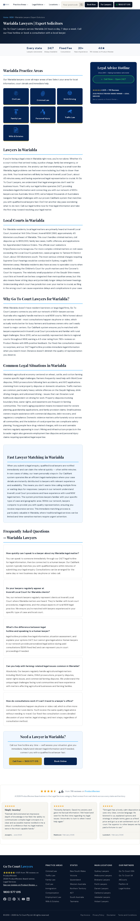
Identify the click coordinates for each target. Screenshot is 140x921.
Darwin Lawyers (101, 888)
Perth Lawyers (100, 884)
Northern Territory (78, 888)
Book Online (60, 761)
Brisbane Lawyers (102, 879)
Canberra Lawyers (102, 893)
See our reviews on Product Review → (20, 885)
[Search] (81, 5)
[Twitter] (18, 900)
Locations (53, 4)
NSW (12, 17)
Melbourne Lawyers (103, 875)
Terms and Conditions (127, 915)
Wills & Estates (52, 901)
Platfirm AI (123, 884)
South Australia (77, 897)
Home (5, 17)
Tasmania (74, 901)
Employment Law (53, 897)
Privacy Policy (98, 915)
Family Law (50, 879)
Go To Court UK (126, 875)
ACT (72, 893)
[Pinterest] (14, 900)
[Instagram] (9, 900)
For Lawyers (106, 4)
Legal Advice (37, 4)
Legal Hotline (124, 888)
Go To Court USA (126, 871)
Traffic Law (50, 875)
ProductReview (92, 791)
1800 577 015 (124, 4)
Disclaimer (111, 915)
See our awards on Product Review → (105, 99)
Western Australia (78, 884)
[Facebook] (4, 900)
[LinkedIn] (28, 900)
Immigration (51, 888)
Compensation (52, 893)
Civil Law (49, 884)
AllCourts (123, 879)
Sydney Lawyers (101, 871)
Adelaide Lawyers (102, 897)
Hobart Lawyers (101, 901)
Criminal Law (51, 871)
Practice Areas (19, 4)
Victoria (73, 875)
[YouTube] (23, 900)
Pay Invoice (85, 915)
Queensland (75, 879)
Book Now (91, 4)
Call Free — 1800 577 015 (25, 761)
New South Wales (78, 871)
